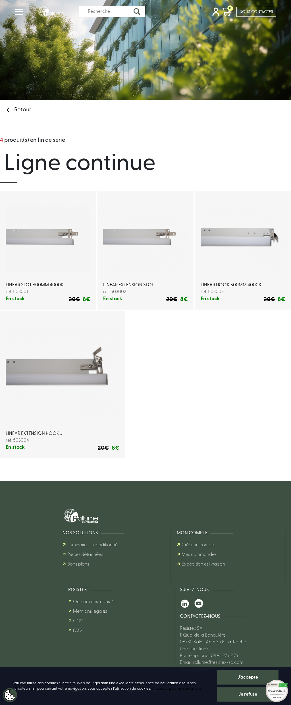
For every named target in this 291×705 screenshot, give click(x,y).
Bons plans (78, 564)
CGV (78, 621)
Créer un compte (198, 545)
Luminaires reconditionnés (93, 545)
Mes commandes (199, 554)
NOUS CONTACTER (256, 12)
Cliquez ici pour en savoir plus (176, 689)
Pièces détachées (85, 554)
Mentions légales (90, 611)
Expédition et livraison (203, 564)
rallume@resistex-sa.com (218, 662)
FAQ (77, 631)
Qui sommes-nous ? (93, 602)
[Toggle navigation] (19, 12)
